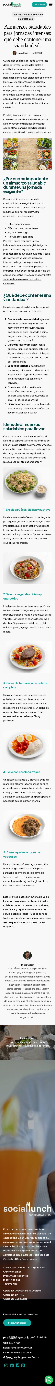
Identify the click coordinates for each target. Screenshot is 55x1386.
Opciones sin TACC (14, 1294)
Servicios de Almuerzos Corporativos (24, 1267)
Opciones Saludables (15, 1298)
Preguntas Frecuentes (15, 1275)
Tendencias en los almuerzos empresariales (28, 16)
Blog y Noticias (11, 1279)
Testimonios (10, 1283)
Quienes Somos (12, 1271)
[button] (50, 4)
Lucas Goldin (23, 53)
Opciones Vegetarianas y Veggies (22, 1290)
